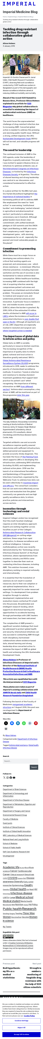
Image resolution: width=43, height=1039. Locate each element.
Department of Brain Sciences (14, 789)
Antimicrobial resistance (18, 745)
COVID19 (12, 878)
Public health (12, 909)
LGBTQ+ (6, 897)
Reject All (21, 1028)
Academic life (11, 867)
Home (5, 17)
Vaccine (25, 917)
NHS (13, 905)
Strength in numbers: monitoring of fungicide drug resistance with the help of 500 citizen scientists (32, 978)
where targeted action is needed (17, 331)
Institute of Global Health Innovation (17, 831)
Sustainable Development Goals (17, 138)
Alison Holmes (9, 43)
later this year (23, 395)
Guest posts (7, 823)
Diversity (18, 881)
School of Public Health (12, 848)
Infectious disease (10, 748)
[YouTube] (14, 777)
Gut (28, 889)
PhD (30, 904)
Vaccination (16, 917)
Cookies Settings (21, 1021)
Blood (27, 868)
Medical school (24, 897)
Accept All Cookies (21, 1034)
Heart (31, 889)
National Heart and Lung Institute (16, 839)
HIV (35, 889)
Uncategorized (8, 856)
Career (6, 874)
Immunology (6, 893)
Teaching (18, 913)
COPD (5, 878)
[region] (21, 1018)
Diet (24, 878)
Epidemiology (18, 885)
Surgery (12, 913)
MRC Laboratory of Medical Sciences (17, 835)
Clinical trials (29, 875)
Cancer (13, 871)
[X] (4, 777)
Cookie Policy (29, 1016)
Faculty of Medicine (10, 819)
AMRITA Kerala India (12, 692)
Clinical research (17, 874)
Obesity (26, 905)
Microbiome (7, 905)
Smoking (6, 914)
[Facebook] (10, 777)
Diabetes (20, 878)
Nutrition (19, 904)
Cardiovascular (25, 871)
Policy (35, 904)
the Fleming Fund (30, 457)
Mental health (26, 901)
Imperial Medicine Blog (20, 12)
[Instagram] (7, 777)
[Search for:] (20, 761)
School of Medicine (10, 843)
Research (29, 909)
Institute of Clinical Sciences (14, 827)
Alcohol (22, 868)
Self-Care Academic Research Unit (16, 852)
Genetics (6, 889)
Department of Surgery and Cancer (16, 811)
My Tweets (7, 927)
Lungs (12, 897)
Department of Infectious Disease (16, 800)
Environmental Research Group (15, 815)
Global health (33, 745)
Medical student (11, 901)
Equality (28, 885)
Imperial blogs (12, 17)
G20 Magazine (29, 682)
